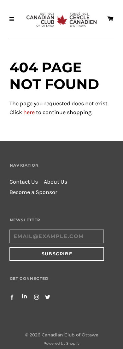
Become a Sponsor (33, 192)
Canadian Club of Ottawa (70, 335)
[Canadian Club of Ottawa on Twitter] (47, 297)
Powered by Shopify (61, 343)
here (29, 112)
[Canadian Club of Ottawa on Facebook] (12, 297)
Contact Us (23, 182)
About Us (55, 182)
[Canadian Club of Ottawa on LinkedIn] (24, 297)
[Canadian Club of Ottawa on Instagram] (36, 297)
